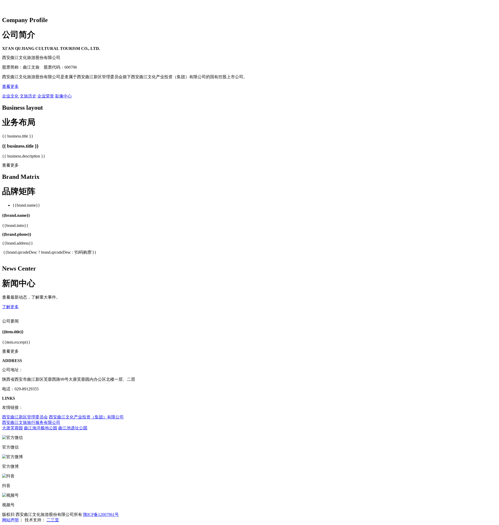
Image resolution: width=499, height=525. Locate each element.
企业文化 (10, 96)
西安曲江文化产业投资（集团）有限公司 (86, 417)
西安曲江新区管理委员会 (25, 417)
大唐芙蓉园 (12, 428)
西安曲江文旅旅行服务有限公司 (31, 422)
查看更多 (10, 86)
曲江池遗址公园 (72, 428)
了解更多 (10, 307)
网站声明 (10, 520)
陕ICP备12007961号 (101, 514)
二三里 (53, 520)
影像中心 (63, 96)
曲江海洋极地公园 (40, 428)
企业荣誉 (45, 96)
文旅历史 (28, 96)
